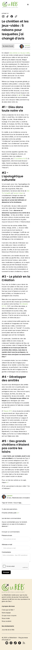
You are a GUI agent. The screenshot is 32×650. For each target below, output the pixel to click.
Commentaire (6, 552)
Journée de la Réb (8, 630)
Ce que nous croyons (9, 615)
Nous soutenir (6, 621)
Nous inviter (6, 618)
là (21, 95)
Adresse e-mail (7, 544)
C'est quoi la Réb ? (8, 610)
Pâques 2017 (7, 411)
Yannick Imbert (18, 193)
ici (18, 95)
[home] (9, 4)
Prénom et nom (7, 535)
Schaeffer (7, 193)
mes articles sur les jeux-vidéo (19, 53)
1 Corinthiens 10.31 (20, 158)
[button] (28, 4)
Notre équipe (6, 613)
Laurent (27, 45)
